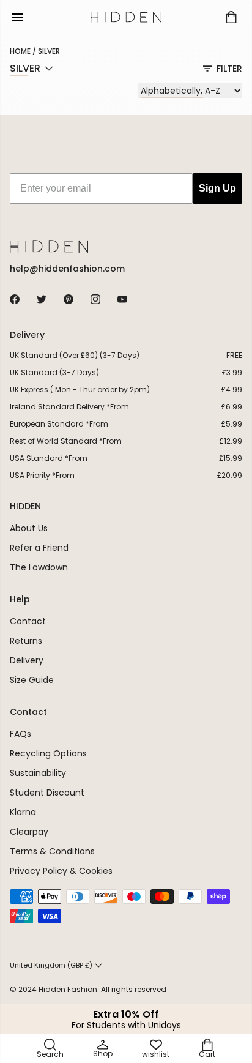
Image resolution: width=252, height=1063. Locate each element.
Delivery (26, 660)
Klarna (23, 812)
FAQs (20, 734)
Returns (26, 641)
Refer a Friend (39, 548)
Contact (28, 621)
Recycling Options (48, 753)
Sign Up (217, 188)
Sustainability (38, 773)
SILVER (49, 51)
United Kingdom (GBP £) (51, 965)
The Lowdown (39, 567)
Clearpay (29, 832)
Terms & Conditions (52, 851)
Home (20, 51)
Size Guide (32, 680)
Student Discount (47, 792)
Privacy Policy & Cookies (61, 871)
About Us (29, 528)
